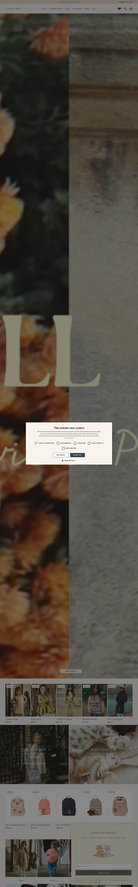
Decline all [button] (60, 455)
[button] (69, 460)
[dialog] (69, 443)
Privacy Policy (69, 438)
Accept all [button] (77, 455)
